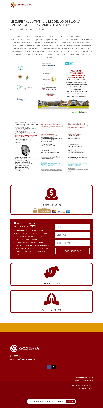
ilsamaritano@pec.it (84, 385)
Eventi (43, 29)
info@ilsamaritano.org (25, 359)
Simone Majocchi (20, 29)
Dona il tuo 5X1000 (51, 310)
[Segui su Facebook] (49, 367)
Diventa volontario (51, 282)
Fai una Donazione (51, 204)
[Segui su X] (54, 367)
